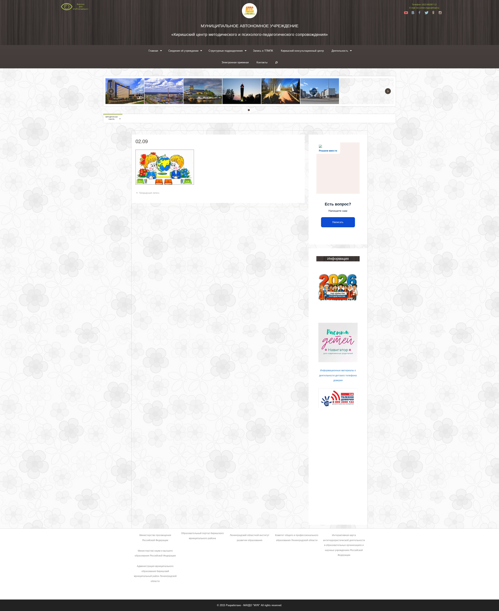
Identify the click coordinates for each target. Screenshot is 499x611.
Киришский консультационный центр (302, 50)
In (440, 13)
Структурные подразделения (226, 50)
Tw (426, 13)
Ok (433, 13)
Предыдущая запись (149, 193)
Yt (406, 13)
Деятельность (340, 50)
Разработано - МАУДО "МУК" (243, 605)
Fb (420, 13)
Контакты (262, 62)
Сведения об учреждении (183, 50)
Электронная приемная (235, 62)
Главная (153, 50)
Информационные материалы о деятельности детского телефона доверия (338, 375)
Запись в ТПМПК (263, 50)
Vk (413, 13)
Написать (337, 222)
